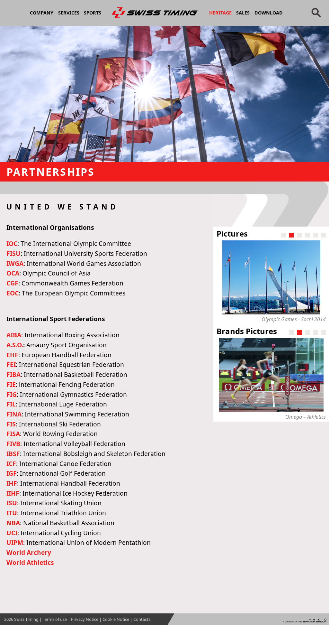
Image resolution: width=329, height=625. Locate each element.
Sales (243, 13)
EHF (12, 354)
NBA (13, 522)
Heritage (220, 13)
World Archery (28, 552)
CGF (12, 283)
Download (268, 13)
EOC (12, 293)
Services (68, 13)
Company (41, 13)
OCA (12, 273)
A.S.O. (14, 344)
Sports (92, 13)
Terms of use (55, 619)
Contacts (141, 619)
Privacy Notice (84, 619)
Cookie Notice (115, 619)
